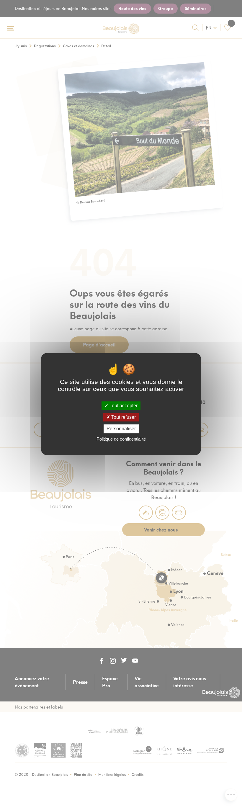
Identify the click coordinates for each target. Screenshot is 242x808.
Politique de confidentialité (121, 438)
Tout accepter (123, 405)
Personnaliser (121, 428)
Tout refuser (123, 417)
